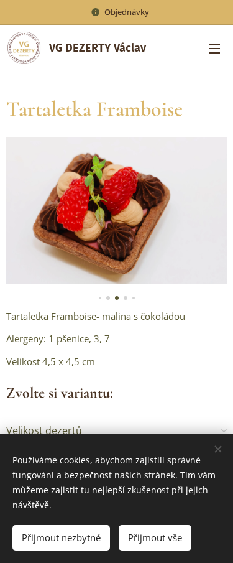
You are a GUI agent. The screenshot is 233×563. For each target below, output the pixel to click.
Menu (214, 47)
